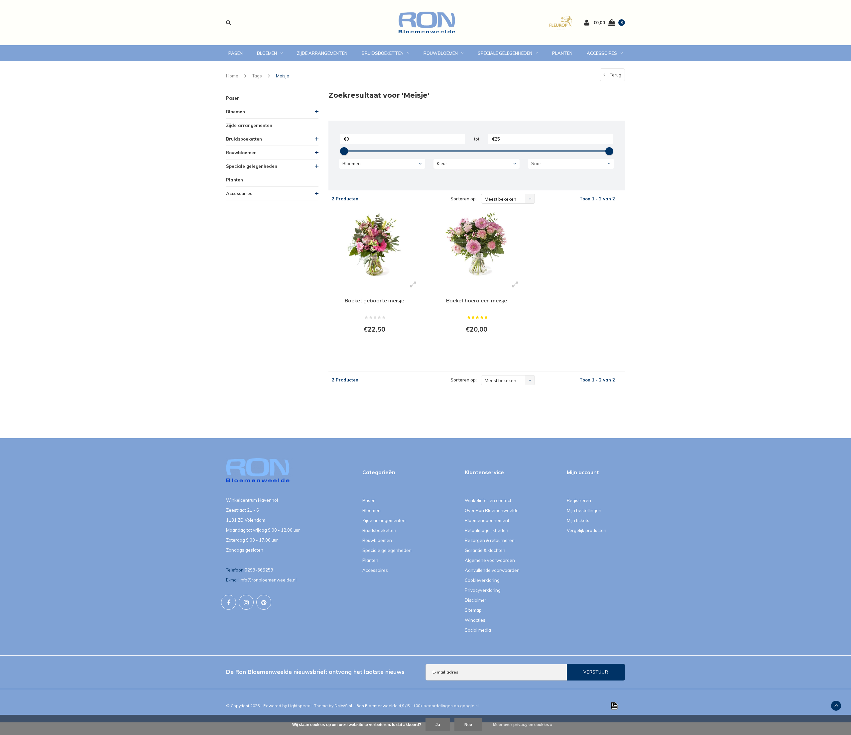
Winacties (475, 620)
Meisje (282, 75)
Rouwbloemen (441, 53)
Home (232, 75)
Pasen (235, 53)
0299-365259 (259, 570)
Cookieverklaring (482, 580)
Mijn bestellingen (584, 510)
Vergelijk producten (586, 530)
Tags (257, 75)
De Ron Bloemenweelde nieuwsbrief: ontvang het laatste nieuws (315, 671)
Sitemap (473, 610)
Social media (478, 630)
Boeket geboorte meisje (374, 300)
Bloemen (267, 53)
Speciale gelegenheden (505, 53)
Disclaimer (475, 600)
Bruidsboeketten (383, 53)
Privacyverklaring (483, 590)
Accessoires (602, 53)
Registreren (579, 500)
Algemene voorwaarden (490, 560)
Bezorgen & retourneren (490, 540)
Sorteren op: (463, 198)
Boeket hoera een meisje (476, 300)
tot (476, 139)
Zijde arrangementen (322, 53)
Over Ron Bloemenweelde (492, 510)
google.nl (469, 705)
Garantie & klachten (485, 550)
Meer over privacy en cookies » (522, 724)
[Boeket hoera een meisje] (476, 244)
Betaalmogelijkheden (486, 530)
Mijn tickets (578, 520)
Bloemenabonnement (487, 520)
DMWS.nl (343, 705)
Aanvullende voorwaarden (492, 570)
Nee (468, 724)
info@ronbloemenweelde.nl (268, 579)
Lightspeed (299, 705)
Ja (437, 724)
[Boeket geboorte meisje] (374, 244)
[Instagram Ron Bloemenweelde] (246, 602)
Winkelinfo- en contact (488, 500)
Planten (562, 53)
